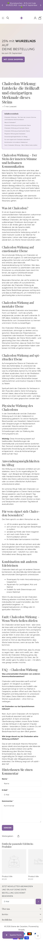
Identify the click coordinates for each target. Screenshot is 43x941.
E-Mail (5, 789)
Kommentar (7, 800)
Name (5, 777)
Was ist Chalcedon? (10, 121)
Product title (7, 875)
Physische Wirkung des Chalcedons (14, 132)
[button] (18, 835)
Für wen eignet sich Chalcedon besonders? (17, 138)
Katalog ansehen (3, 17)
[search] (8, 16)
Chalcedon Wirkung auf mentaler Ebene (16, 126)
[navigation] (2, 4)
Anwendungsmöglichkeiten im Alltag (15, 135)
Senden (7, 826)
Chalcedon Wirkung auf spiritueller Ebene (17, 129)
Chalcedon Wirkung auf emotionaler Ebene (17, 124)
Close (21, 907)
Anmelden (38, 900)
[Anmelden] (35, 16)
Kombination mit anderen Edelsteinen (16, 141)
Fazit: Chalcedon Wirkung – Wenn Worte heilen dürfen (20, 143)
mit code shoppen (13, 58)
